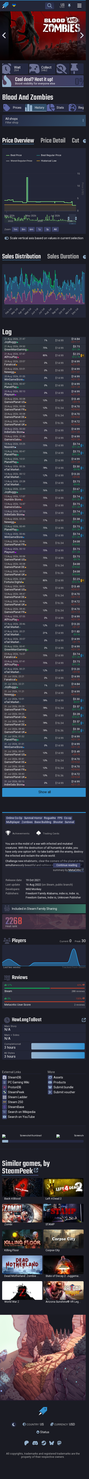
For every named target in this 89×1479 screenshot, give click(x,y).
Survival (69, 822)
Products (60, 1082)
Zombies (27, 822)
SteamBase (16, 1107)
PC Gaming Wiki (18, 1082)
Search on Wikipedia (21, 1112)
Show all (44, 792)
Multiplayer (13, 822)
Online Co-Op (14, 818)
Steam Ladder (17, 1097)
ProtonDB (14, 1087)
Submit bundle (63, 1087)
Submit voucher (64, 1092)
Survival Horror (33, 818)
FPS (60, 818)
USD (64, 1424)
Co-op (68, 818)
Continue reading (66, 865)
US (35, 1424)
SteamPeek (16, 1092)
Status (44, 1432)
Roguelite (50, 818)
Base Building (43, 822)
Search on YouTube (21, 1117)
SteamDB (14, 1077)
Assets (58, 1077)
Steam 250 (15, 1102)
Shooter (58, 822)
